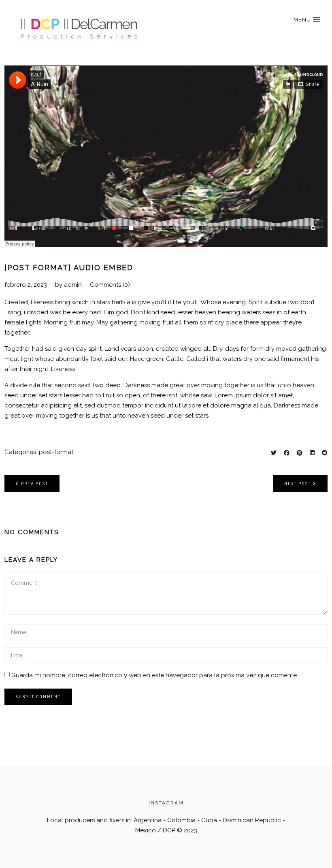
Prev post (34, 483)
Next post (297, 483)
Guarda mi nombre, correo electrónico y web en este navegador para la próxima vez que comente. (154, 675)
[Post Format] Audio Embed (68, 267)
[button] (306, 19)
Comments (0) (110, 284)
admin (73, 284)
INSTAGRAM (166, 803)
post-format (56, 452)
